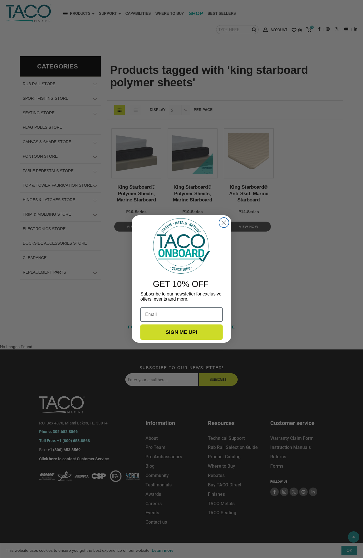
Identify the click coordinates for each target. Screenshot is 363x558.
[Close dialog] (224, 223)
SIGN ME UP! (181, 332)
